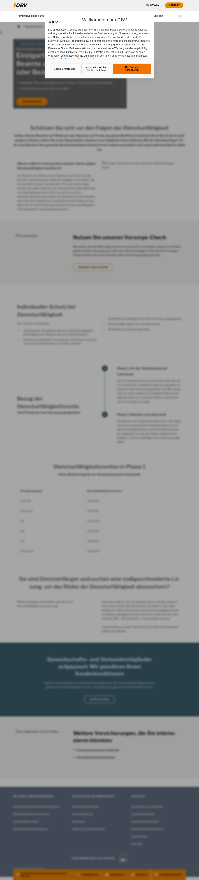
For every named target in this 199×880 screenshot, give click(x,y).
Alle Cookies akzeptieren (131, 68)
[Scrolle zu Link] (53, 21)
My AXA (154, 5)
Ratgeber (157, 16)
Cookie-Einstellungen (64, 68)
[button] (180, 16)
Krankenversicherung (31, 16)
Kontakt (174, 5)
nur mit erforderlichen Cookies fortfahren (96, 68)
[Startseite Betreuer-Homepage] (20, 5)
